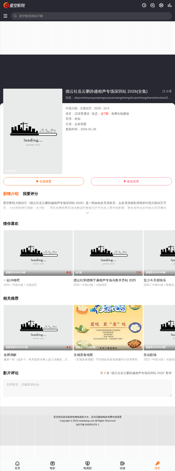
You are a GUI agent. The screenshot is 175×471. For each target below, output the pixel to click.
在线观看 (43, 181)
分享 (167, 91)
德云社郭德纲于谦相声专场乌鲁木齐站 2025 (105, 280)
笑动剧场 (150, 355)
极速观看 (131, 181)
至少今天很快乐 (155, 280)
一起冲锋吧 (12, 280)
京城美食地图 (83, 355)
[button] (13, 194)
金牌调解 (10, 355)
